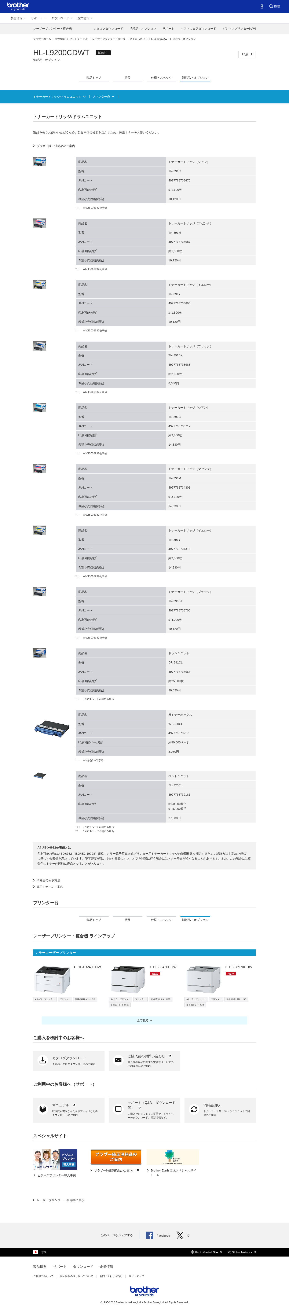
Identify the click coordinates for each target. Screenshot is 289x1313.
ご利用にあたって (43, 1276)
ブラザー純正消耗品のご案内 (56, 146)
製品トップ (93, 77)
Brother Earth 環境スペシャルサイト (173, 1173)
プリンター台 (101, 96)
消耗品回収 (212, 1105)
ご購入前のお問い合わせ (147, 1056)
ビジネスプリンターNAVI (239, 28)
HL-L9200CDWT (159, 38)
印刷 (245, 54)
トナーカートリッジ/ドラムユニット (57, 96)
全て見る (143, 1020)
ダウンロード (60, 18)
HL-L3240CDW (89, 967)
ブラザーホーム (42, 38)
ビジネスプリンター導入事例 (56, 1175)
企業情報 (83, 18)
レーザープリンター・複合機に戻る (60, 1200)
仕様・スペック (161, 77)
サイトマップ (136, 1276)
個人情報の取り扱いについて (76, 1276)
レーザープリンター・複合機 (52, 28)
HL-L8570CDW (240, 967)
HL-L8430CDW (164, 967)
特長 (128, 77)
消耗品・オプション (142, 28)
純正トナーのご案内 (50, 887)
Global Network (242, 1252)
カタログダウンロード (108, 28)
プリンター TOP (79, 38)
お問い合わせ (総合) (111, 1276)
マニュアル (61, 1105)
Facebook (163, 1235)
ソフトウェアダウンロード (198, 28)
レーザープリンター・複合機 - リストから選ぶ (119, 38)
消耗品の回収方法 (48, 880)
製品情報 (16, 18)
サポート (37, 18)
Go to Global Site (207, 1252)
